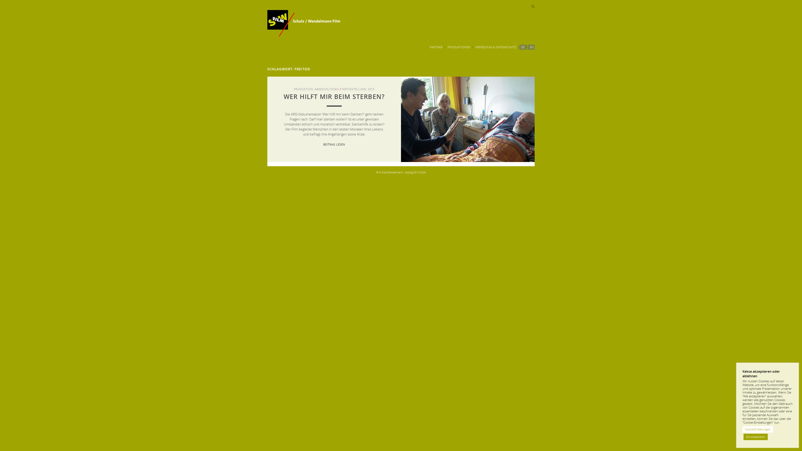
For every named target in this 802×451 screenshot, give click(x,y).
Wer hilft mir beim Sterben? (334, 96)
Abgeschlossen (327, 89)
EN (532, 47)
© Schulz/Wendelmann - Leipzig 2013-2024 (401, 172)
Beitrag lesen (334, 144)
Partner (436, 47)
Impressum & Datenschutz (495, 47)
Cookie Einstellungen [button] (757, 429)
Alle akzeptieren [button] (755, 437)
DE (523, 47)
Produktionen (459, 47)
